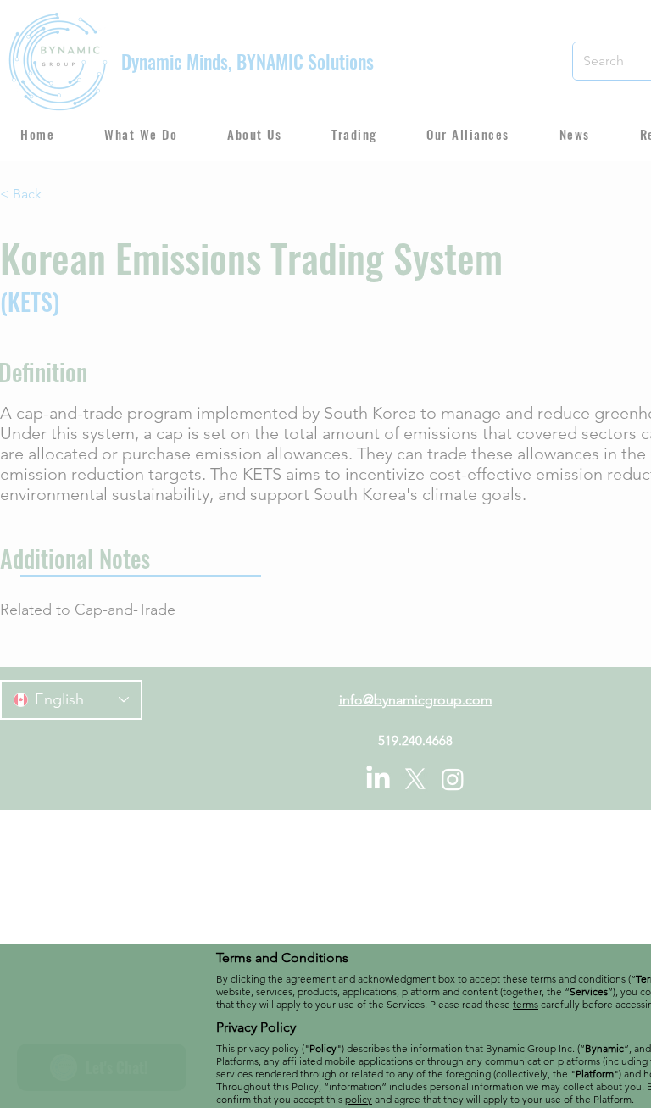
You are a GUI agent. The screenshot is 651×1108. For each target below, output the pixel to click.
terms (525, 1004)
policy (358, 1099)
